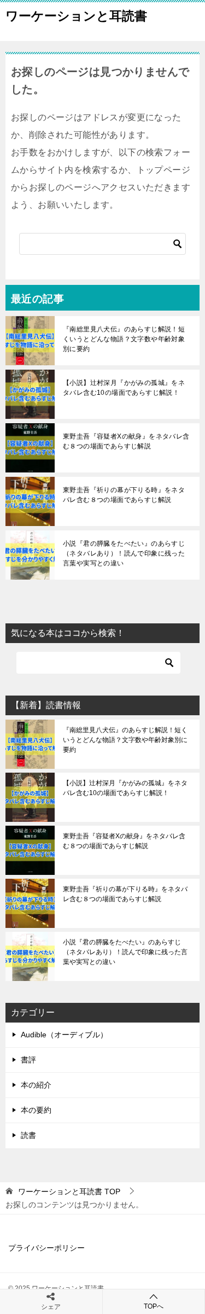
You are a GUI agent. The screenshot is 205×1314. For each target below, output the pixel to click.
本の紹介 (36, 1085)
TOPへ (153, 1306)
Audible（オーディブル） (64, 1034)
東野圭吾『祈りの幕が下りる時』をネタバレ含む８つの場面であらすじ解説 (124, 495)
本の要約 (36, 1110)
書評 (28, 1059)
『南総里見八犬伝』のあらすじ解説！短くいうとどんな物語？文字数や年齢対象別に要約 (124, 339)
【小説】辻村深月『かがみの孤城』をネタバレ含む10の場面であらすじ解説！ (124, 387)
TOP (69, 1191)
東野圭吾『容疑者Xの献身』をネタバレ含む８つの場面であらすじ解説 (126, 441)
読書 (28, 1135)
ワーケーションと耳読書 (76, 16)
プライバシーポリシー (46, 1247)
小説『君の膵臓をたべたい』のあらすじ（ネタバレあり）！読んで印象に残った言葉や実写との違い (124, 553)
